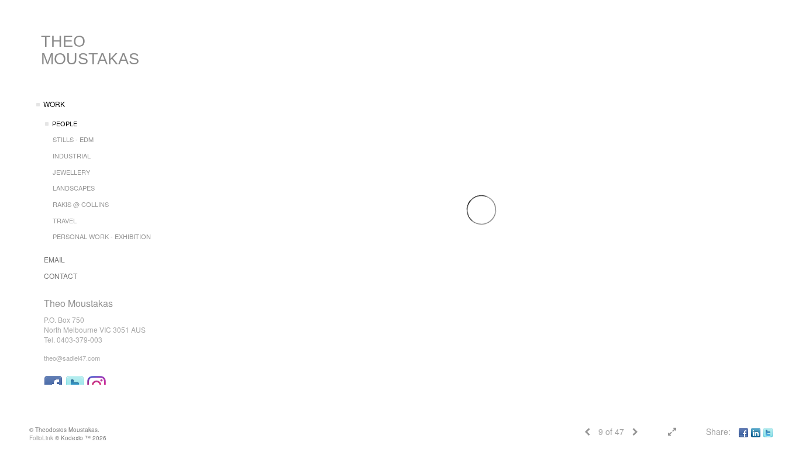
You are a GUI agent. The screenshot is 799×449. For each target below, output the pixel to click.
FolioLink (41, 438)
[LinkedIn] (755, 431)
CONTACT (60, 276)
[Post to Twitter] (768, 431)
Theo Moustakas (90, 50)
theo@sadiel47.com (72, 357)
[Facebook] (743, 431)
